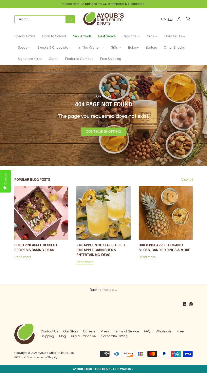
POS (17, 357)
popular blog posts (32, 180)
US (170, 19)
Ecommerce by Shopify (42, 357)
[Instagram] (191, 304)
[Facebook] (184, 304)
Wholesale (163, 331)
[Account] (179, 19)
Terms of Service (126, 331)
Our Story (70, 331)
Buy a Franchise (83, 336)
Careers (89, 331)
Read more (22, 257)
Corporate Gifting (114, 336)
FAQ (147, 331)
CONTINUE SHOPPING (103, 132)
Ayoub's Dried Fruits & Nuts (56, 352)
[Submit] (70, 19)
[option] (103, 115)
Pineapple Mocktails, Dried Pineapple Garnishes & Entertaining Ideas (100, 250)
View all (187, 180)
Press (104, 331)
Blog (62, 336)
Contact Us (49, 331)
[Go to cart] (188, 19)
